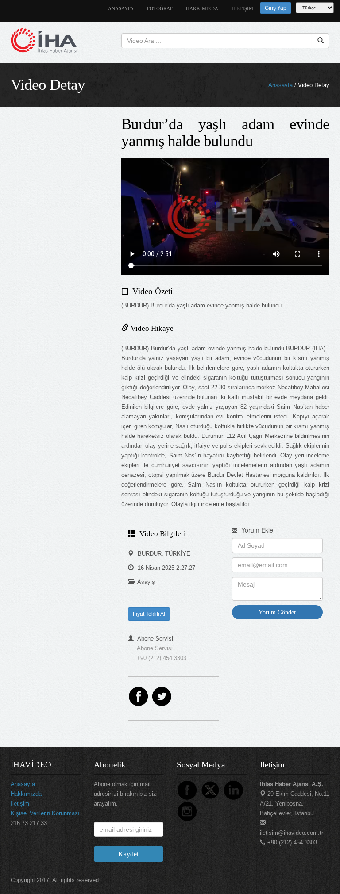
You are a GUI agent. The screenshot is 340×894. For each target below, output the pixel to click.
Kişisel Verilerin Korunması (45, 813)
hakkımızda (202, 8)
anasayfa (121, 8)
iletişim (242, 8)
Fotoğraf (160, 8)
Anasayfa (280, 85)
